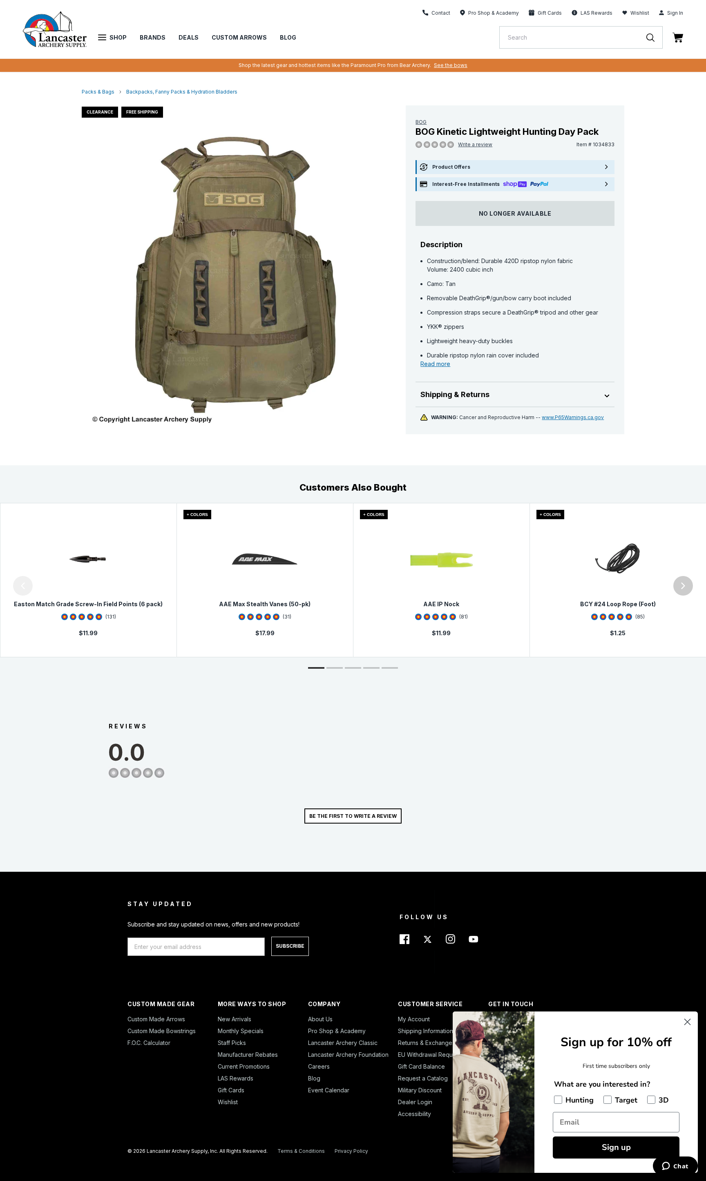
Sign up (616, 1147)
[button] (2, 586)
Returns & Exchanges (426, 1042)
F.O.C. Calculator (148, 1042)
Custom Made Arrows (156, 1019)
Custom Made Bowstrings (161, 1030)
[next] (683, 586)
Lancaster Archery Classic (343, 1042)
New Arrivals (234, 1019)
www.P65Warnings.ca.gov (573, 417)
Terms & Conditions (301, 1151)
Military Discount (420, 1090)
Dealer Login (415, 1101)
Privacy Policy (351, 1151)
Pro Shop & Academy (337, 1030)
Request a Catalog (423, 1078)
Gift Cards (231, 1090)
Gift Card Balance (421, 1066)
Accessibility (414, 1113)
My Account (414, 1019)
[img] (419, 145)
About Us (320, 1019)
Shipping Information (425, 1030)
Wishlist (639, 13)
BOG (421, 122)
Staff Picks (232, 1042)
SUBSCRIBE (290, 946)
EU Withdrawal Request (429, 1054)
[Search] (654, 37)
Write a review (475, 144)
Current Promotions (244, 1066)
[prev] (23, 586)
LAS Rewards (235, 1078)
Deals (189, 37)
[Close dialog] (687, 1022)
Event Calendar (328, 1090)
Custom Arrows (239, 37)
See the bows (450, 65)
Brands (152, 37)
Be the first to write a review (353, 816)
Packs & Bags (98, 92)
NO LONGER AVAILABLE (515, 213)
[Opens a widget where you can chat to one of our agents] (675, 1166)
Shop (118, 37)
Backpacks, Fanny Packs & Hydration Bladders (181, 92)
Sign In (675, 13)
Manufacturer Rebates (248, 1054)
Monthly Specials (241, 1030)
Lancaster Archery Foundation (348, 1054)
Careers (319, 1066)
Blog (288, 37)
